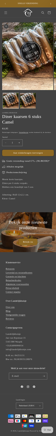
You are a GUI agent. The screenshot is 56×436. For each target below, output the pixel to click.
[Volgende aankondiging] (51, 4)
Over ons (10, 307)
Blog (8, 311)
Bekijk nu (28, 242)
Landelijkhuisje (23, 431)
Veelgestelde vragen (15, 315)
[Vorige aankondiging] (5, 4)
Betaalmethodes (13, 280)
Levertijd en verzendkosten (19, 272)
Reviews (10, 318)
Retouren (10, 269)
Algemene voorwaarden (17, 284)
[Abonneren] (44, 376)
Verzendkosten (23, 132)
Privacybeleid (12, 288)
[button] (6, 13)
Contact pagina (13, 292)
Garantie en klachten (16, 276)
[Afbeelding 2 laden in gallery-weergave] (28, 101)
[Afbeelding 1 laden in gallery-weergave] (11, 101)
